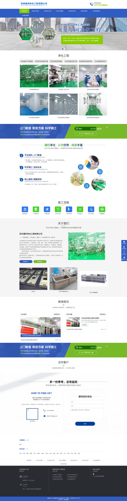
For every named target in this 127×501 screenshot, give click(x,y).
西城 (27, 453)
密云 (75, 453)
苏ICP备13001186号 (75, 498)
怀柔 (68, 453)
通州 (54, 453)
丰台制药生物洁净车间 (85, 61)
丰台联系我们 (25, 15)
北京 (20, 453)
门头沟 (46, 453)
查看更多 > (26, 261)
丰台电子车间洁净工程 (41, 61)
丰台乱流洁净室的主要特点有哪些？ (74, 329)
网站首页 (24, 11)
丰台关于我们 (35, 11)
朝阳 (31, 453)
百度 (20, 444)
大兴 (65, 453)
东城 (24, 453)
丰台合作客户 (84, 11)
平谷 (72, 453)
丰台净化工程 (47, 11)
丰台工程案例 (59, 11)
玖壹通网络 (66, 499)
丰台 (35, 453)
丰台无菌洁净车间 (100, 61)
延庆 (79, 453)
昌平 (61, 453)
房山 (51, 453)
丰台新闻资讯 (96, 11)
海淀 (43, 453)
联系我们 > (40, 261)
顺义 (58, 453)
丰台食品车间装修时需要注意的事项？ (29, 340)
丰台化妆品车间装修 (56, 61)
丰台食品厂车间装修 (27, 61)
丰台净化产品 (71, 11)
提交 (85, 424)
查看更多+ (57, 314)
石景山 (38, 453)
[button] (62, 49)
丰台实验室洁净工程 (71, 61)
